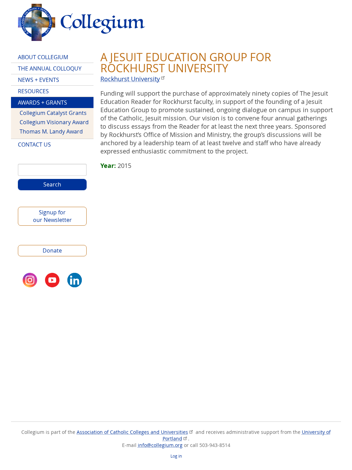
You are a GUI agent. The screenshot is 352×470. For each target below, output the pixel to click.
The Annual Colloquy (49, 68)
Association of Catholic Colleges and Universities (132, 432)
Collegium (81, 22)
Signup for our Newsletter (52, 216)
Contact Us (34, 144)
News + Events (38, 80)
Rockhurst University (130, 79)
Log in (176, 456)
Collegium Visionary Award (54, 122)
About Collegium (43, 57)
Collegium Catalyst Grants (53, 113)
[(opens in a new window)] (30, 280)
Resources (33, 91)
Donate (52, 250)
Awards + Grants (42, 102)
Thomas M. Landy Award (51, 131)
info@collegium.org (160, 445)
